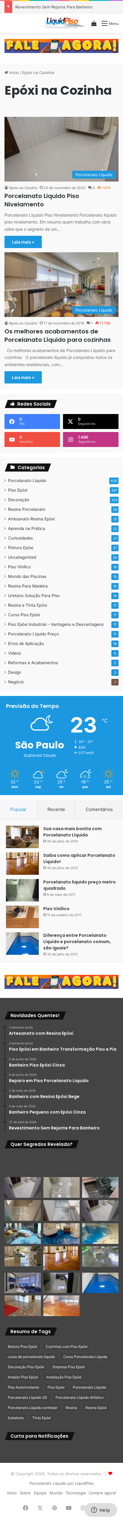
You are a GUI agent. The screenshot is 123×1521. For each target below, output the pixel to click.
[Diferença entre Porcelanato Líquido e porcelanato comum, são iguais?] (22, 943)
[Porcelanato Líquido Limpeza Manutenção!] (22, 1233)
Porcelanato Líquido (27, 480)
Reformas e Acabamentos (33, 662)
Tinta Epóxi (41, 1418)
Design (14, 672)
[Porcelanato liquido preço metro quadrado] (22, 890)
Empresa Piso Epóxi (69, 1367)
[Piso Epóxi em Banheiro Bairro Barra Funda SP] (100, 1210)
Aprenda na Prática (26, 528)
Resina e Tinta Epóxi (27, 605)
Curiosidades (20, 538)
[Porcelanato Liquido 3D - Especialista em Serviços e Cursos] (61, 23)
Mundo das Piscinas (27, 576)
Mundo (56, 1492)
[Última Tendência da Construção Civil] (22, 1256)
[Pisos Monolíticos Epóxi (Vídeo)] (22, 1305)
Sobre (25, 1492)
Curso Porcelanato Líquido (85, 1356)
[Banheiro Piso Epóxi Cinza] (61, 1164)
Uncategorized (22, 557)
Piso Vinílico (19, 566)
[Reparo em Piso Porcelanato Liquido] (100, 1164)
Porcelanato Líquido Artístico (80, 1397)
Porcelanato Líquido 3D (27, 1397)
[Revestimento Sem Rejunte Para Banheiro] (100, 1187)
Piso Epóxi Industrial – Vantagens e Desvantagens (56, 624)
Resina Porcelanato (26, 509)
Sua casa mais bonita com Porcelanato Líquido (72, 832)
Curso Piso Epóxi (24, 614)
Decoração (18, 499)
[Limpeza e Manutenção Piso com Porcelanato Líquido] (100, 1233)
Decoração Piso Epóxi (26, 1367)
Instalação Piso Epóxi (64, 1377)
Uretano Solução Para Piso (34, 595)
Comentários (99, 809)
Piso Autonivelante (23, 1387)
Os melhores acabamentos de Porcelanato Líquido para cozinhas (57, 335)
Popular (18, 809)
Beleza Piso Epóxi (22, 1346)
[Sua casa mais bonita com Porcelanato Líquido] (22, 837)
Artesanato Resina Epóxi (31, 518)
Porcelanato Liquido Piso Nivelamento (41, 200)
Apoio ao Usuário (23, 187)
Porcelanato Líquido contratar (32, 1407)
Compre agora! (102, 1492)
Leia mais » (23, 241)
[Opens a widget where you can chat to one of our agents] (100, 1510)
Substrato (16, 1418)
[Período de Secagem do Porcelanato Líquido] (61, 1305)
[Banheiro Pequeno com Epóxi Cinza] (61, 1187)
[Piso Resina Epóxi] (61, 1283)
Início (13, 72)
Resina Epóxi (96, 1407)
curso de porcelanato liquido (31, 1356)
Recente (56, 809)
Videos (14, 653)
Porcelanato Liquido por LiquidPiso (62, 1483)
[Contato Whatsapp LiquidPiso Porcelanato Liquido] (61, 45)
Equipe (40, 1492)
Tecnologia (76, 1492)
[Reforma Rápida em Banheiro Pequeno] (61, 1210)
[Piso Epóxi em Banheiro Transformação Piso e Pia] (22, 1164)
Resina (71, 1407)
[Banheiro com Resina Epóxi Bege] (22, 1187)
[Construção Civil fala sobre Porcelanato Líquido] (22, 1283)
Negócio (16, 681)
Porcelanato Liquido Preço (33, 634)
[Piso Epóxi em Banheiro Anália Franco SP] (22, 1210)
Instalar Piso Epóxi (23, 1377)
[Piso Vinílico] (22, 917)
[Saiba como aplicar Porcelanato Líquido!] (22, 863)
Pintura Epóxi (20, 547)
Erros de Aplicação (26, 643)
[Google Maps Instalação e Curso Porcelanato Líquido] (100, 1256)
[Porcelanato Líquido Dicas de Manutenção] (61, 1233)
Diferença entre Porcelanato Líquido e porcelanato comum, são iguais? (77, 941)
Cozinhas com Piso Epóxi (66, 1346)
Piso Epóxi (17, 490)
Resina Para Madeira (28, 586)
